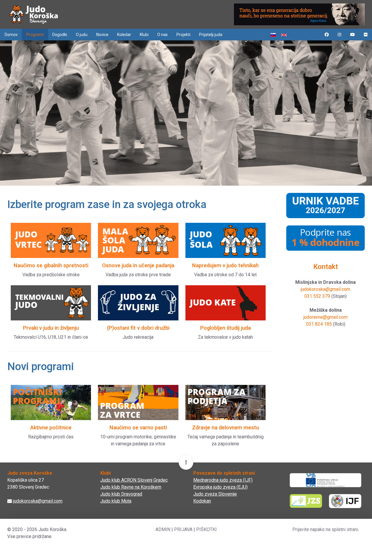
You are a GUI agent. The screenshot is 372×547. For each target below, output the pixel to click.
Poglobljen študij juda (225, 328)
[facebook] (326, 34)
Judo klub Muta (115, 501)
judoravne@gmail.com (325, 317)
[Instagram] (339, 34)
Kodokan (202, 501)
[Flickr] (365, 34)
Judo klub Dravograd (121, 494)
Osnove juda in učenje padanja (138, 265)
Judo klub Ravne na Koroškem (130, 487)
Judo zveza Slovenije (215, 494)
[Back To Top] (186, 462)
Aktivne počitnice (50, 427)
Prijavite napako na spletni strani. (325, 529)
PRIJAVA (183, 529)
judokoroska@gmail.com (325, 289)
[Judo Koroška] (33, 14)
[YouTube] (353, 34)
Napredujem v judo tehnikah (225, 265)
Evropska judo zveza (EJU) (220, 487)
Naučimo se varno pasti (138, 427)
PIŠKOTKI (206, 529)
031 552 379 (317, 296)
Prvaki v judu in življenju (51, 328)
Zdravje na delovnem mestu (225, 427)
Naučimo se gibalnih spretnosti (51, 265)
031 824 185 (319, 324)
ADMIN (162, 529)
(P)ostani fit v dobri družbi (138, 328)
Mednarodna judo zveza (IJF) (223, 480)
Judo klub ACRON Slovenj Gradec (134, 480)
